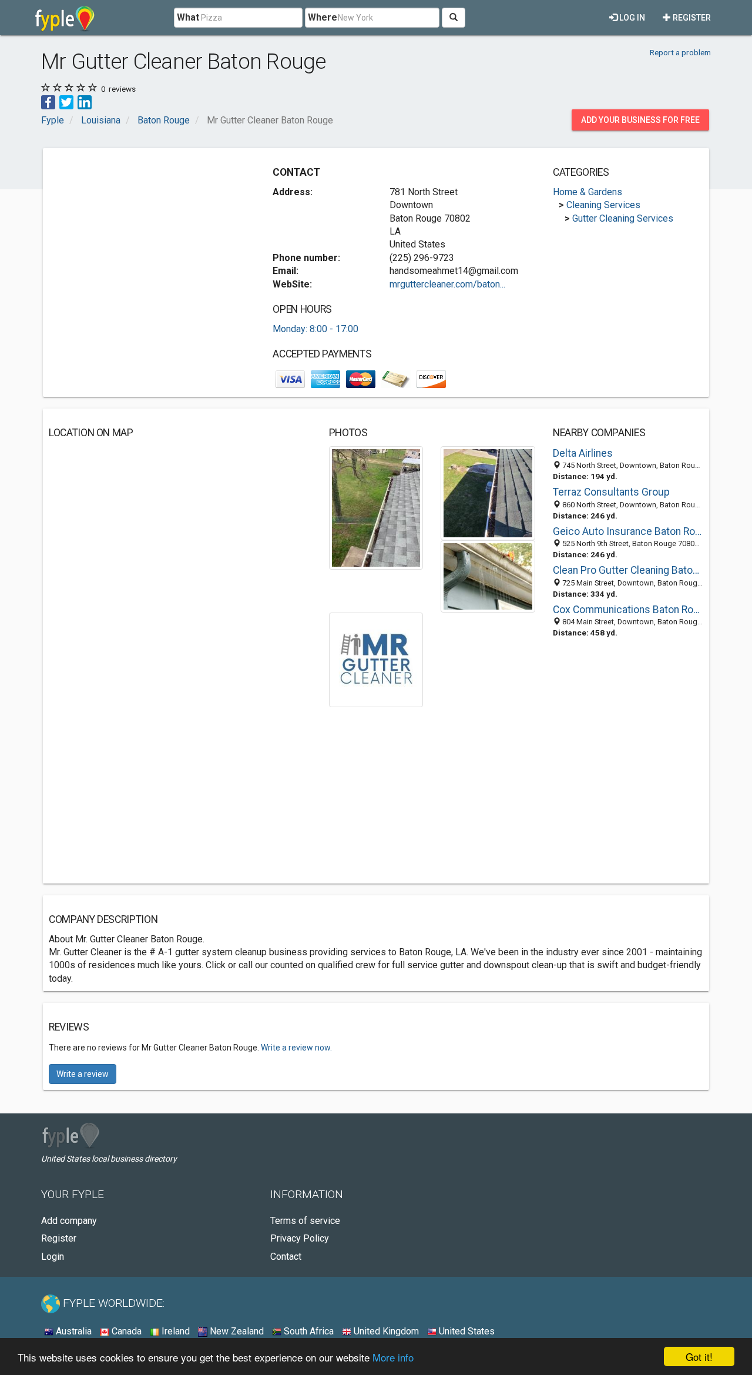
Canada (125, 1331)
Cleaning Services (603, 204)
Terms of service (305, 1220)
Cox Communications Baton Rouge (628, 609)
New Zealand (235, 1331)
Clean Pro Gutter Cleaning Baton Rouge (628, 570)
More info (393, 1357)
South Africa (307, 1331)
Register (691, 17)
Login (52, 1256)
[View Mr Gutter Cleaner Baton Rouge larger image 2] (488, 492)
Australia (72, 1331)
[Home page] (65, 17)
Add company (69, 1220)
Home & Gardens (587, 192)
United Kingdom (385, 1331)
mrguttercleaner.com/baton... (447, 284)
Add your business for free (640, 120)
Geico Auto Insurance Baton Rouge (628, 531)
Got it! (699, 1356)
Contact (285, 1256)
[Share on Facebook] (48, 101)
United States (466, 1331)
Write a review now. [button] (296, 1047)
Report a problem (680, 52)
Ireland (174, 1331)
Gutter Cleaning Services (622, 218)
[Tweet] (66, 101)
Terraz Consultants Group (611, 492)
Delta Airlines (583, 453)
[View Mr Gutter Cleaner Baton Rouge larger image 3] (488, 575)
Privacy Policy (299, 1238)
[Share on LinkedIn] (85, 101)
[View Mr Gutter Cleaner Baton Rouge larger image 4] (376, 659)
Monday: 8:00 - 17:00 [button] (315, 328)
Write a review (82, 1074)
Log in (631, 17)
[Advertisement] (147, 236)
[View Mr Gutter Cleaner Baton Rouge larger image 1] (376, 507)
